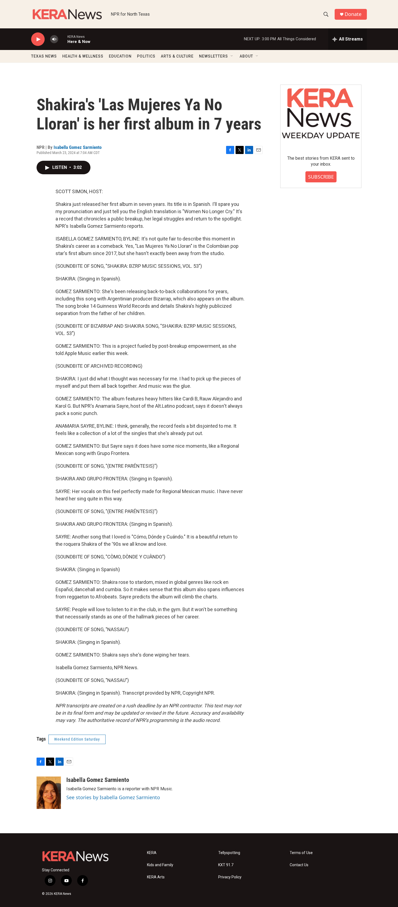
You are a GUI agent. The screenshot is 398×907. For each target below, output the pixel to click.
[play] (38, 39)
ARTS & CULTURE (177, 56)
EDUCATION (120, 56)
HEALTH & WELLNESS (82, 56)
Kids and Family (160, 865)
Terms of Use (301, 853)
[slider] (63, 39)
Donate (353, 14)
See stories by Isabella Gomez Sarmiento (113, 797)
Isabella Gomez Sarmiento (78, 147)
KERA (151, 853)
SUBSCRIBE (321, 176)
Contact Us (299, 865)
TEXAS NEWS (44, 56)
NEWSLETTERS (213, 56)
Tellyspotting (229, 853)
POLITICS (146, 56)
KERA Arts (156, 877)
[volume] (54, 39)
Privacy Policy (230, 877)
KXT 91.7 (225, 865)
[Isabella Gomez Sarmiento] (49, 793)
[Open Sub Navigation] (232, 56)
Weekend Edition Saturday (77, 739)
